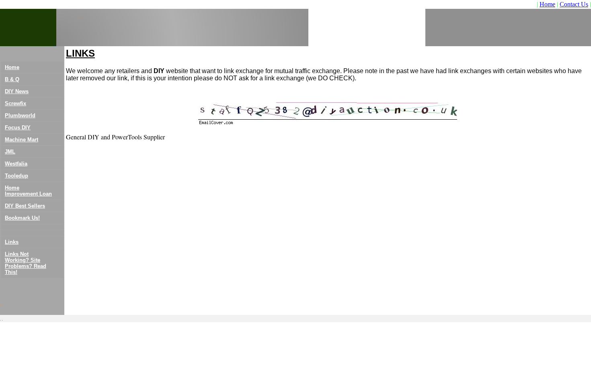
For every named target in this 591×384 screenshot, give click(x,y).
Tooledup (16, 176)
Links (11, 242)
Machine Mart (21, 140)
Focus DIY (18, 128)
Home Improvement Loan (28, 191)
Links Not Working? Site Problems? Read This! (25, 263)
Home (547, 4)
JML (10, 152)
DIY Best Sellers (25, 206)
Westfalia (16, 164)
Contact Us (574, 4)
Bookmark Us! (22, 218)
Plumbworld (20, 115)
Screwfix (15, 103)
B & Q (12, 79)
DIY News (17, 91)
